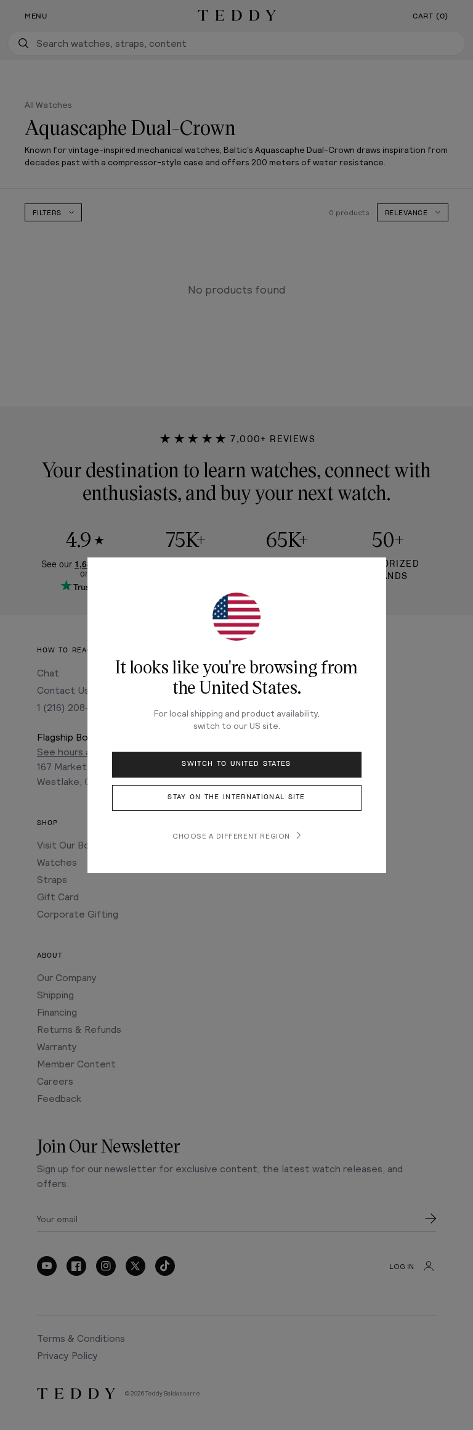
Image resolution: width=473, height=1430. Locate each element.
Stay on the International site (236, 797)
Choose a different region (231, 835)
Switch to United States (236, 763)
